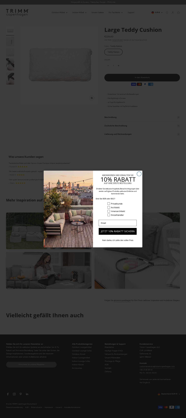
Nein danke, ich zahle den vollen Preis (117, 240)
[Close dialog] (139, 174)
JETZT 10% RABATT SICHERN (118, 231)
